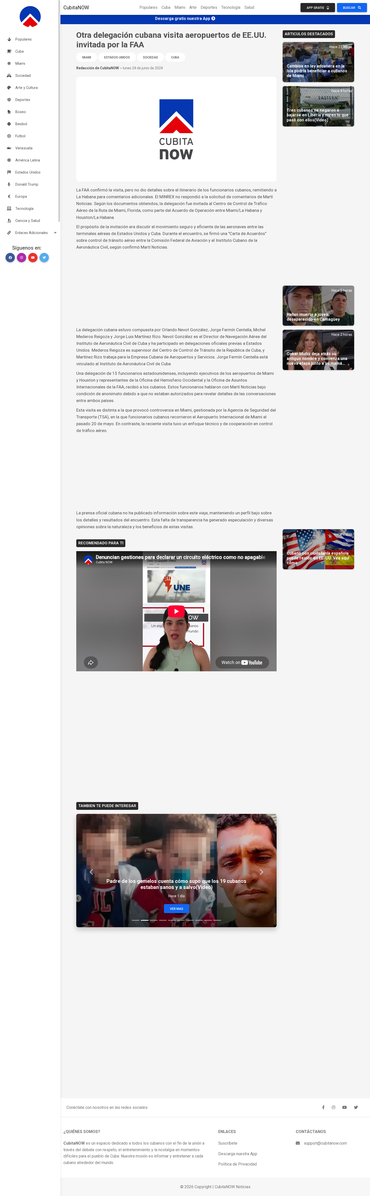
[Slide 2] (145, 920)
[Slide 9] (208, 920)
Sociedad (150, 57)
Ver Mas (176, 909)
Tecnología (230, 7)
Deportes (209, 7)
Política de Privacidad (237, 1164)
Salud (249, 7)
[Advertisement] (176, 288)
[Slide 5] (172, 920)
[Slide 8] (199, 920)
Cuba (166, 7)
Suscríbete (227, 1143)
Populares (148, 7)
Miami (179, 7)
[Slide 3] (154, 920)
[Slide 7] (190, 920)
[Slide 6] (181, 920)
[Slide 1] (135, 920)
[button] (30, 233)
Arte (193, 7)
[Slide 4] (163, 920)
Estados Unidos (117, 57)
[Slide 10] (217, 920)
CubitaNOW (76, 8)
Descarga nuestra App (237, 1153)
